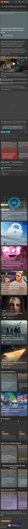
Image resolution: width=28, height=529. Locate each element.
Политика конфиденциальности (13, 513)
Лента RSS (23, 513)
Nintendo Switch (22, 123)
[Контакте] (4, 132)
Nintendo (15, 137)
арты (25, 137)
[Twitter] (9, 132)
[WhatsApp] (7, 132)
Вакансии (20, 512)
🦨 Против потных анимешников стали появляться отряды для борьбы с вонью (12, 127)
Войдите (4, 164)
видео (21, 10)
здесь (9, 89)
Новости (6, 10)
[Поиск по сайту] (16, 2)
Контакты (3, 513)
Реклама (7, 512)
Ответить (4, 174)
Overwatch (21, 43)
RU (2, 515)
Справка (2, 512)
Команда (15, 512)
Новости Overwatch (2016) (8, 134)
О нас (11, 512)
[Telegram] (2, 132)
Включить (3, 527)
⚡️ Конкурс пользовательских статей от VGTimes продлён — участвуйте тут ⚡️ (14, 6)
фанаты (3, 139)
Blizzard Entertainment (6, 137)
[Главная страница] (5, 2)
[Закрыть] (26, 2)
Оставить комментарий (8, 218)
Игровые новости (13, 10)
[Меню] (23, 2)
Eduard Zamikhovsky (8, 35)
